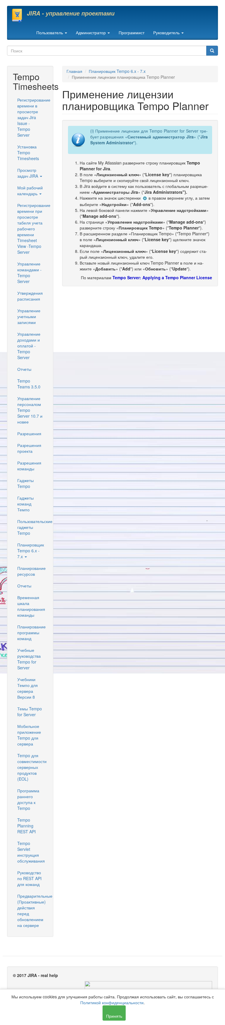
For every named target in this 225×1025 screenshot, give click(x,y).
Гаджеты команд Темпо (25, 503)
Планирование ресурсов (31, 571)
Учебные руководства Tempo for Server (29, 659)
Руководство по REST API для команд (29, 878)
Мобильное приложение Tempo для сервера (29, 735)
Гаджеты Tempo (25, 483)
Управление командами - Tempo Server (29, 272)
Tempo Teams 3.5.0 (28, 384)
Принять (114, 1016)
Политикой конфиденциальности (112, 1002)
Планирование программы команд (31, 632)
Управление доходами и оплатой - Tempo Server (28, 345)
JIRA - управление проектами (71, 13)
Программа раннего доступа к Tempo (28, 799)
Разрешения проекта (29, 448)
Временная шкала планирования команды (31, 606)
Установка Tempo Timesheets (28, 152)
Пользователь (50, 32)
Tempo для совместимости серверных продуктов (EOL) (32, 767)
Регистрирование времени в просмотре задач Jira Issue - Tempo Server (32, 117)
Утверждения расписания (30, 296)
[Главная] (19, 15)
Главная (74, 71)
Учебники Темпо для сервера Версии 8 (27, 688)
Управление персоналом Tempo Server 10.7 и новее (29, 410)
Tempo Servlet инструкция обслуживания (31, 852)
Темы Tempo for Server (29, 711)
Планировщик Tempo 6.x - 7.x (30, 550)
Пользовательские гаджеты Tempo (32, 527)
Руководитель (167, 32)
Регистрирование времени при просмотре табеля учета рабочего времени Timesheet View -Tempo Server (32, 228)
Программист (131, 32)
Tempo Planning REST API (26, 825)
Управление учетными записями (28, 316)
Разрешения (29, 433)
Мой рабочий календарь (30, 190)
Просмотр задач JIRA (28, 173)
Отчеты (24, 369)
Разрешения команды (29, 466)
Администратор (91, 32)
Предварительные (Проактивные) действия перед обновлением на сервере (32, 910)
